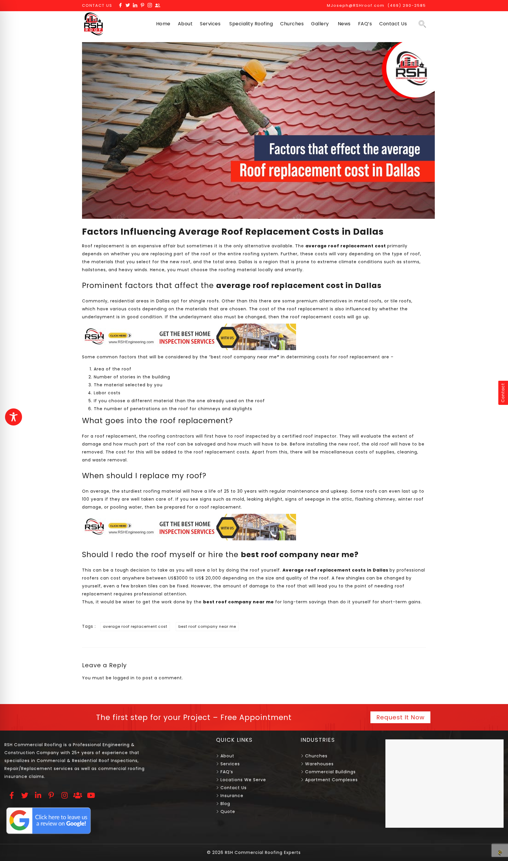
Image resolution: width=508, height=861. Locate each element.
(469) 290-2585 (406, 5)
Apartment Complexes (331, 780)
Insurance (231, 796)
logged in (124, 678)
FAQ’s (365, 23)
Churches (292, 23)
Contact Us (393, 23)
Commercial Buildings (330, 772)
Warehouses (319, 764)
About (185, 23)
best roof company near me (244, 357)
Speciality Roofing (251, 23)
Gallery (320, 23)
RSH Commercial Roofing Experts (262, 852)
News (344, 23)
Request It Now (400, 717)
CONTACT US (97, 5)
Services (210, 23)
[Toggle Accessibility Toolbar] (13, 417)
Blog (225, 804)
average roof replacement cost (135, 626)
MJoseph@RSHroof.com (356, 5)
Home (163, 23)
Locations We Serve (243, 780)
